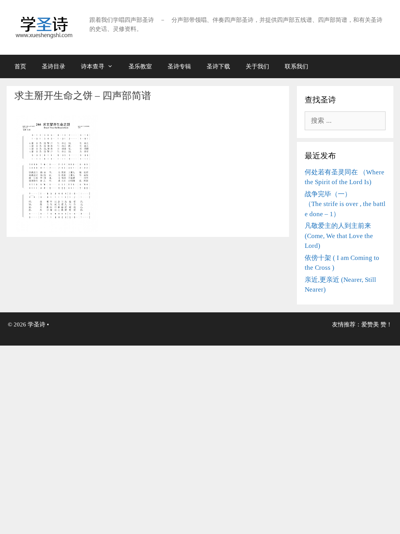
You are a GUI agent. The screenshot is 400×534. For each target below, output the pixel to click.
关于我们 (257, 66)
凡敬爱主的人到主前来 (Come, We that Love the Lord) (339, 235)
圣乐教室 (140, 66)
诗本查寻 (92, 66)
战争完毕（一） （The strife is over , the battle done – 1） (345, 204)
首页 (20, 66)
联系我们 (296, 66)
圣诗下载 (218, 66)
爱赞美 (370, 324)
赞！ (386, 324)
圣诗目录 (53, 66)
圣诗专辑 (179, 66)
